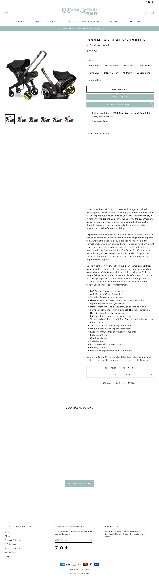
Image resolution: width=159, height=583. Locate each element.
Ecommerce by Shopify (82, 573)
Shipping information (120, 368)
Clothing (35, 22)
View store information (102, 121)
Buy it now (120, 97)
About (7, 536)
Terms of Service (12, 548)
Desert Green (111, 72)
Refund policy (11, 552)
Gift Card (126, 22)
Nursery (51, 22)
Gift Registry (10, 544)
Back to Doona (81, 483)
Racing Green (112, 65)
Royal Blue (94, 72)
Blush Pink (129, 65)
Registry (112, 22)
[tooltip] (152, 104)
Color (90, 60)
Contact (8, 532)
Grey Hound (145, 65)
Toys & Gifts (70, 22)
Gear (21, 22)
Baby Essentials (91, 22)
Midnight (127, 72)
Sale (138, 22)
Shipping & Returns (13, 540)
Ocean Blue (95, 79)
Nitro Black (94, 65)
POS (69, 573)
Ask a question (120, 374)
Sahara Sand (144, 72)
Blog (7, 556)
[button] (120, 105)
